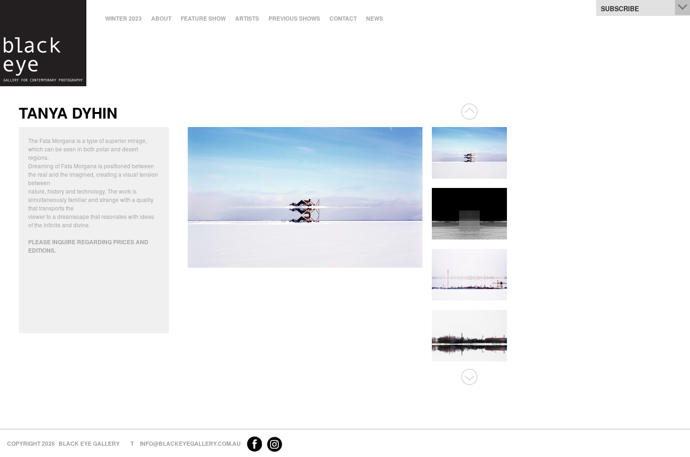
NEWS (374, 18)
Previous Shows (294, 18)
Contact (343, 18)
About (161, 18)
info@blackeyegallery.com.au (190, 443)
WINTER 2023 (123, 18)
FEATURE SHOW (203, 18)
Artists (247, 18)
